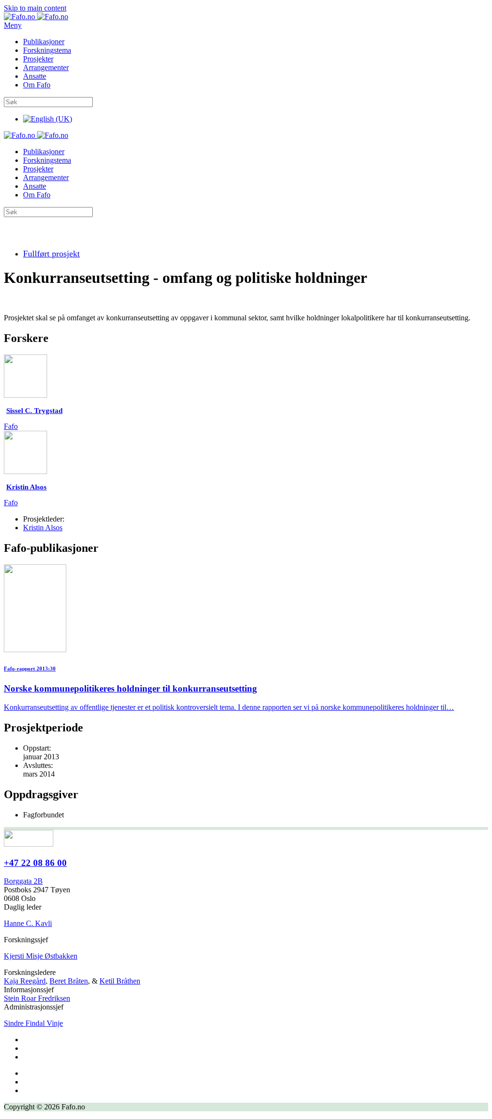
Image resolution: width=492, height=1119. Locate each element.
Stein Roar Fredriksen (37, 998)
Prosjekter (38, 59)
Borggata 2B (23, 881)
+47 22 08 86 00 (35, 863)
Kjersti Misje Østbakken (40, 956)
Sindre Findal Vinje (33, 1023)
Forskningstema (47, 50)
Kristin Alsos (42, 527)
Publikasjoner (43, 41)
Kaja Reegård (25, 981)
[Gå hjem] (36, 16)
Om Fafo (36, 85)
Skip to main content (35, 8)
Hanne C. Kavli (28, 923)
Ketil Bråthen (119, 981)
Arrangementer (46, 67)
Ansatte (34, 76)
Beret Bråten (68, 981)
